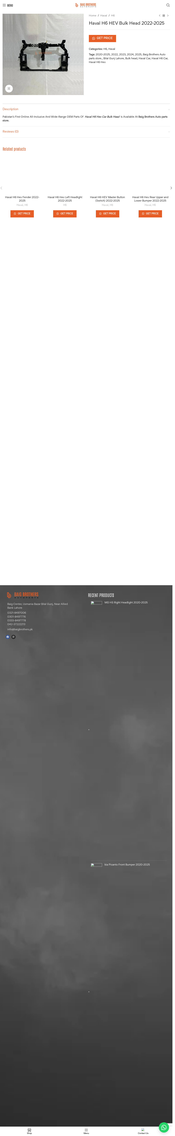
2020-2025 (103, 54)
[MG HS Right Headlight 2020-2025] (96, 729)
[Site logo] (86, 5)
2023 (122, 54)
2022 (114, 54)
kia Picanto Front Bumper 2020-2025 (127, 865)
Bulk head (131, 58)
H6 (113, 16)
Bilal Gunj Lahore (113, 58)
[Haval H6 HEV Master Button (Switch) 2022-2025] (107, 283)
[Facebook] (8, 637)
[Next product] (168, 16)
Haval (103, 16)
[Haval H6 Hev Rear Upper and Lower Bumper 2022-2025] (150, 283)
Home (92, 16)
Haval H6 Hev (97, 62)
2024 (130, 54)
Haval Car (144, 58)
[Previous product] (160, 16)
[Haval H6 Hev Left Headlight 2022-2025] (65, 283)
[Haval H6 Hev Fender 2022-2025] (22, 283)
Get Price (105, 38)
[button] (171, 296)
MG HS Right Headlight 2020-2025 (126, 602)
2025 (138, 54)
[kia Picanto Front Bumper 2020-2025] (96, 991)
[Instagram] (13, 637)
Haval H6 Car (159, 58)
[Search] (168, 5)
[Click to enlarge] (9, 88)
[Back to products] (164, 16)
